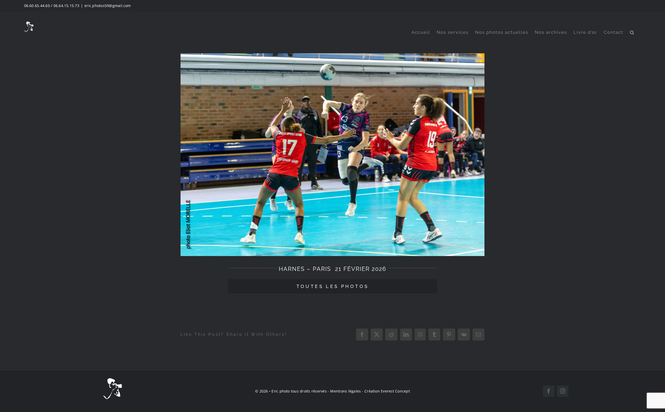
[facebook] (548, 391)
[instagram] (562, 391)
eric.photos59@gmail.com (107, 5)
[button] (632, 32)
